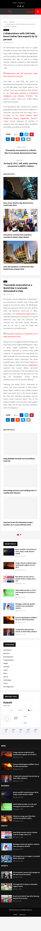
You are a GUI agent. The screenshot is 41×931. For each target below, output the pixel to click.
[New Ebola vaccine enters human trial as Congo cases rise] (8, 579)
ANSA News (33, 365)
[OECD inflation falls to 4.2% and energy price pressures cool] (8, 592)
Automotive (7, 650)
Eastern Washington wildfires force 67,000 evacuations (26, 618)
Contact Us (21, 3)
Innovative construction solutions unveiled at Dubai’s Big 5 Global (17, 236)
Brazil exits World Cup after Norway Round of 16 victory (26, 897)
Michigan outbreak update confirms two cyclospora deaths (25, 606)
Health (5, 663)
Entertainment (8, 657)
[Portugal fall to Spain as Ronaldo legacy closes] (6, 886)
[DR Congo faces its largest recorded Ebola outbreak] (6, 858)
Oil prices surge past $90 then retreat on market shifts (24, 817)
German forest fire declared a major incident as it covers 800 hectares (18, 523)
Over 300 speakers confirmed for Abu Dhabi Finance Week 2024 (18, 267)
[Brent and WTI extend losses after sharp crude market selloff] (8, 551)
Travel (5, 683)
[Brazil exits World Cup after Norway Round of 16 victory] (6, 898)
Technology (7, 680)
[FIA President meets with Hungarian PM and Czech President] (6, 875)
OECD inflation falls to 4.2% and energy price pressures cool (25, 592)
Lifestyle (6, 667)
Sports (5, 677)
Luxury (5, 670)
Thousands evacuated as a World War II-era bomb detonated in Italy (21, 151)
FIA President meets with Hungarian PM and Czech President (26, 873)
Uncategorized (8, 687)
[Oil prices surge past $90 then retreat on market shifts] (6, 818)
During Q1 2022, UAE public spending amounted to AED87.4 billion (20, 164)
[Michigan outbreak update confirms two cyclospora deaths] (8, 606)
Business (6, 30)
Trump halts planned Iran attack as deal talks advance (26, 630)
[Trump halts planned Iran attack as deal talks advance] (8, 632)
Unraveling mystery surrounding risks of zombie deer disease (19, 491)
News (5, 281)
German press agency (24, 314)
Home (15, 3)
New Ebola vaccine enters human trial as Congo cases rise (25, 579)
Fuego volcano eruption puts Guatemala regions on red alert (25, 565)
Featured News (8, 660)
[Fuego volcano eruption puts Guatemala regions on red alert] (8, 565)
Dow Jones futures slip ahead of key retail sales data (18, 204)
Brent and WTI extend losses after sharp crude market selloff (26, 551)
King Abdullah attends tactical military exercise (19, 459)
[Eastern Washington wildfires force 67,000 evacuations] (8, 620)
